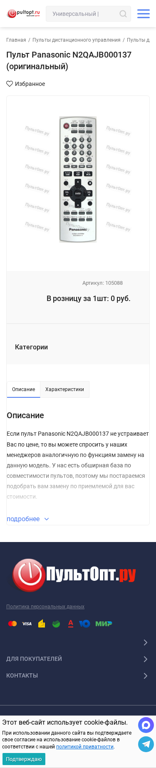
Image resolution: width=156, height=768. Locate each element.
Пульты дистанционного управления (76, 40)
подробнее (24, 519)
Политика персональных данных (45, 607)
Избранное (30, 83)
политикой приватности (85, 747)
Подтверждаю (24, 759)
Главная (16, 40)
